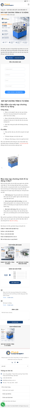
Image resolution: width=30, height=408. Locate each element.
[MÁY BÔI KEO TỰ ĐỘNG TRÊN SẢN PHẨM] (22, 260)
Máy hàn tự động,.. (14, 220)
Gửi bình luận (15, 322)
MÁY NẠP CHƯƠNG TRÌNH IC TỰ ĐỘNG (7, 344)
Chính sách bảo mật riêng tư (9, 401)
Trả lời (4, 297)
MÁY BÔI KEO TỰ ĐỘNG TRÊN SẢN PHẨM (22, 263)
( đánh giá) (12, 14)
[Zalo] (12, 362)
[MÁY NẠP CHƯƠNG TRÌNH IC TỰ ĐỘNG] (15, 45)
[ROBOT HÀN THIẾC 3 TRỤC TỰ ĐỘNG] (7, 260)
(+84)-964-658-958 (7, 378)
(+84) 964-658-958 (23, 143)
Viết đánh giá (15, 282)
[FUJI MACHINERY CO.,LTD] (7, 6)
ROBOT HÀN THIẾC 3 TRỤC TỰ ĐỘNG (7, 263)
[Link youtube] (17, 362)
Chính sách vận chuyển (8, 390)
